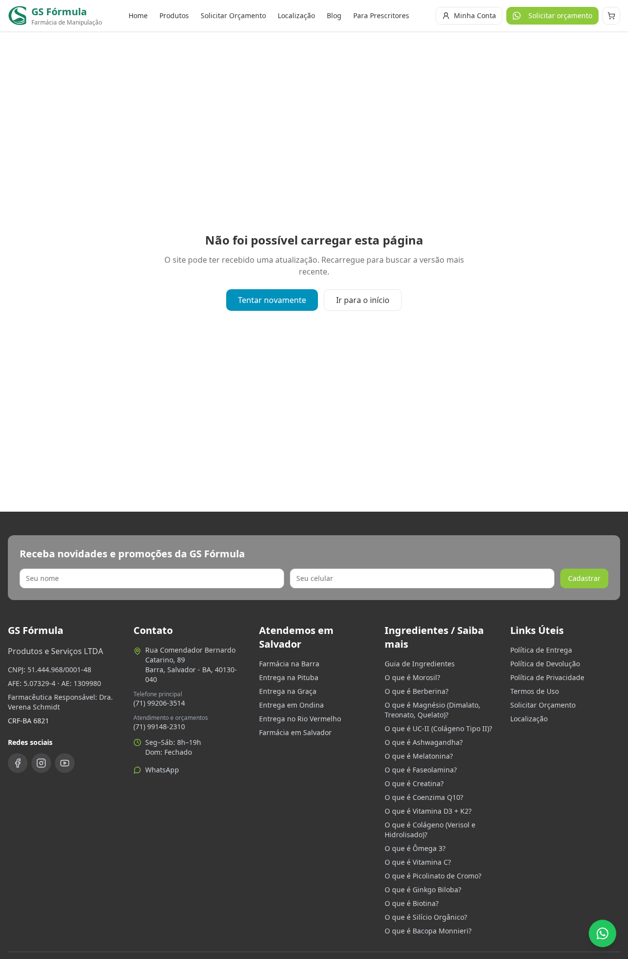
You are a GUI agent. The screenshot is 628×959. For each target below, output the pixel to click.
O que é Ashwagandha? (424, 742)
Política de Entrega (541, 650)
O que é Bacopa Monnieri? (428, 930)
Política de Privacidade (547, 677)
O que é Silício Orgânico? (426, 917)
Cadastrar (584, 578)
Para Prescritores (381, 15)
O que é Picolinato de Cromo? (433, 875)
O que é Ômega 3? (415, 848)
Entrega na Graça (287, 691)
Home (138, 15)
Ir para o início (363, 300)
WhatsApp (162, 769)
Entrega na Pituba (288, 677)
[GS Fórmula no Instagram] (41, 763)
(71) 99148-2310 (159, 726)
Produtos (174, 15)
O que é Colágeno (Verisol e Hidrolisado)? (430, 829)
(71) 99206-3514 (159, 703)
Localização (296, 15)
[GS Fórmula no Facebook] (17, 763)
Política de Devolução (545, 663)
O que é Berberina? (416, 691)
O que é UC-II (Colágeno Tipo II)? (438, 728)
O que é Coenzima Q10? (424, 797)
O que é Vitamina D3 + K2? (428, 811)
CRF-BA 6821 (28, 720)
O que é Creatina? (414, 783)
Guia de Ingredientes (420, 663)
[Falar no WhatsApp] (602, 933)
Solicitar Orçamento (233, 15)
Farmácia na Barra (289, 663)
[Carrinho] (611, 16)
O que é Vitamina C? (418, 862)
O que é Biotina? (412, 903)
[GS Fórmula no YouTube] (65, 763)
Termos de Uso (534, 691)
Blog (334, 15)
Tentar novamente (272, 300)
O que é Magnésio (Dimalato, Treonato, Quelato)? (432, 709)
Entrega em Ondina (291, 705)
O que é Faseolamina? (421, 769)
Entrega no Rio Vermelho (300, 718)
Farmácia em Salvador (295, 732)
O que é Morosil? (412, 677)
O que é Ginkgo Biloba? (423, 889)
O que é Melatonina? (419, 756)
